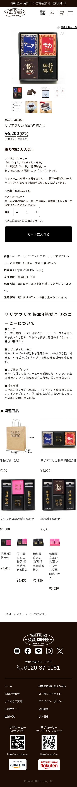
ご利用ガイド (12, 709)
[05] (17, 107)
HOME (8, 614)
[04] (60, 93)
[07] (46, 107)
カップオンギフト (38, 614)
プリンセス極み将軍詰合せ (17, 519)
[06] (31, 107)
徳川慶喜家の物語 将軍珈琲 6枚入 (38, 562)
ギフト (20, 614)
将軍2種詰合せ (6, 556)
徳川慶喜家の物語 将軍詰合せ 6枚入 (22, 562)
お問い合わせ (12, 693)
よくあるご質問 (13, 701)
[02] (31, 93)
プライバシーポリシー (51, 701)
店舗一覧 (10, 716)
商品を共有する (69, 27)
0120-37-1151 (42, 667)
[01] (17, 93)
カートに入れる (38, 234)
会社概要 (43, 709)
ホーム (8, 686)
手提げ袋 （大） (10, 460)
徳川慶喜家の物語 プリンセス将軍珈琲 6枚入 (54, 566)
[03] (46, 93)
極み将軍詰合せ (50, 519)
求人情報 (43, 716)
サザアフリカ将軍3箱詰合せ (58, 460)
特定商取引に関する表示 (52, 686)
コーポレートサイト (49, 693)
